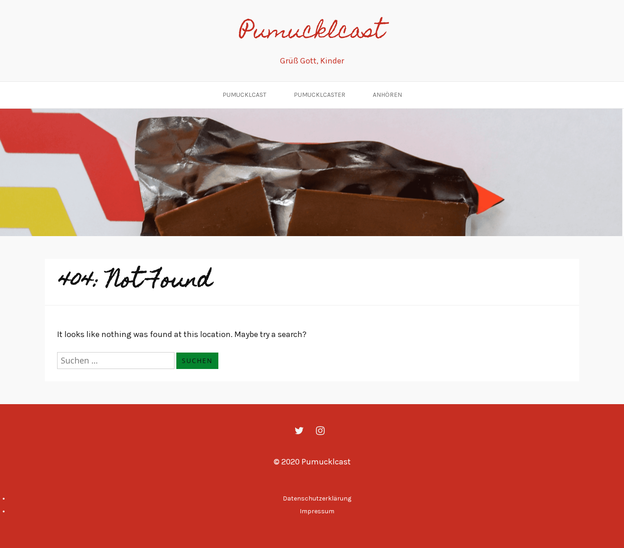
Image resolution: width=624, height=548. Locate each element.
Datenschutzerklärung (317, 498)
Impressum (317, 511)
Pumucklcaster (319, 95)
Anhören (387, 95)
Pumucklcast (312, 32)
